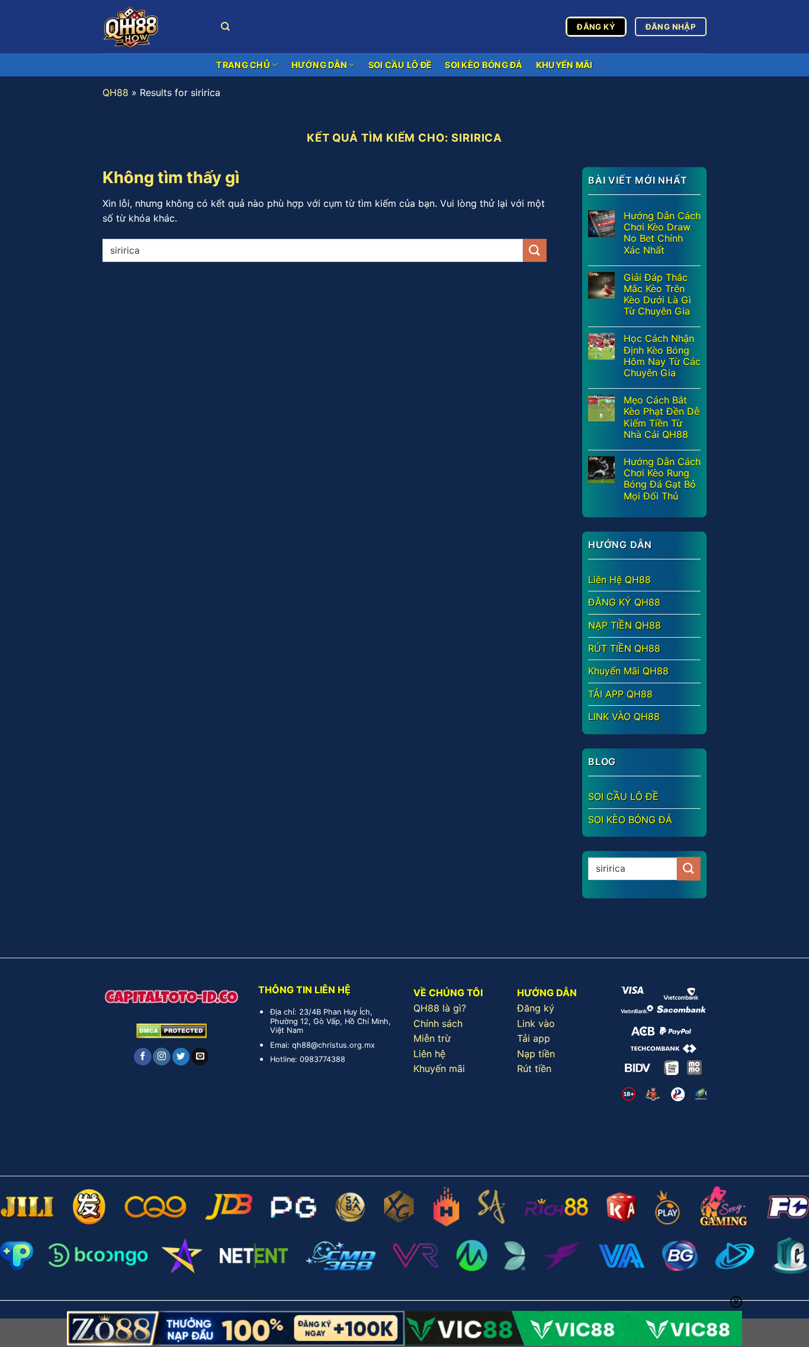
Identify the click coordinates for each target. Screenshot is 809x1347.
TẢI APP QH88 (620, 694)
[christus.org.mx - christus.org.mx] (152, 26)
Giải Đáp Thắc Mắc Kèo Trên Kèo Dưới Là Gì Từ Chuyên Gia (657, 295)
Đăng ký (535, 1008)
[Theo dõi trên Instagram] (161, 1057)
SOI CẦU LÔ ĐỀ (400, 65)
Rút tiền (534, 1068)
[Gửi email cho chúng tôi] (199, 1057)
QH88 (115, 92)
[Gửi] (535, 250)
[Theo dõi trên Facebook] (142, 1057)
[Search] (225, 26)
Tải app (533, 1038)
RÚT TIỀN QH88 (624, 648)
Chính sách (438, 1023)
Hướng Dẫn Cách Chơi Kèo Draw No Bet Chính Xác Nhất (662, 233)
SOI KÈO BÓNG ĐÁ (483, 65)
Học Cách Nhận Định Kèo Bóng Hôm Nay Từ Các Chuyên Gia (662, 356)
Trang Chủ (243, 65)
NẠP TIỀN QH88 (624, 625)
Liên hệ (429, 1054)
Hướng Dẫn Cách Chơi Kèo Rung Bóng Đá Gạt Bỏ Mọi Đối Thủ (662, 479)
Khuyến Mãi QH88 (628, 671)
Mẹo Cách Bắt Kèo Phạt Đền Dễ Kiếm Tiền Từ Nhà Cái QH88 (661, 417)
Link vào (536, 1023)
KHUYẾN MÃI (564, 65)
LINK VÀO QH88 (624, 716)
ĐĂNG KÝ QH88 (624, 602)
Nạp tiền (536, 1054)
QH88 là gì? (439, 1008)
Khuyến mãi (439, 1068)
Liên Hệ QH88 (619, 579)
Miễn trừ (432, 1038)
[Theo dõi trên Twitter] (181, 1057)
